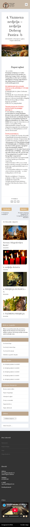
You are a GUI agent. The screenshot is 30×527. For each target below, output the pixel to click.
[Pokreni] (3, 516)
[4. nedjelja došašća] (15, 257)
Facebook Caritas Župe (9, 347)
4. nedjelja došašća (11, 267)
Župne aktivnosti (15, 40)
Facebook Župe (7, 343)
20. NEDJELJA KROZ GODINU (11, 364)
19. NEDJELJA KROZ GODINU (11, 368)
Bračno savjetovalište (8, 389)
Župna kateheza (7, 404)
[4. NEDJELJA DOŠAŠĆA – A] (15, 279)
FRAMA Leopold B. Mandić (10, 354)
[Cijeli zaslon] (26, 516)
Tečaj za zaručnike (8, 400)
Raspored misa (5, 446)
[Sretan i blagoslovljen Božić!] (15, 232)
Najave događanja (8, 392)
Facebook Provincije (8, 351)
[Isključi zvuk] (24, 516)
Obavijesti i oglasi (19, 39)
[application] (15, 510)
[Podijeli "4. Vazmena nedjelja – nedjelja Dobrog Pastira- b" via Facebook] (11, 201)
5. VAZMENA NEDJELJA (14, 314)
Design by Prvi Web (7, 525)
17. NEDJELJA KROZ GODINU (11, 375)
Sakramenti (5, 443)
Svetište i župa (24, 525)
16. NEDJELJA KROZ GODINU (11, 379)
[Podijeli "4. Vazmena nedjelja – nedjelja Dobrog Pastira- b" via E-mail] (15, 201)
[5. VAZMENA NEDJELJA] (15, 304)
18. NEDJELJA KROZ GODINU (11, 372)
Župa (3, 450)
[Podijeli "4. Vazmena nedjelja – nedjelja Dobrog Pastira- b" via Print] (18, 201)
